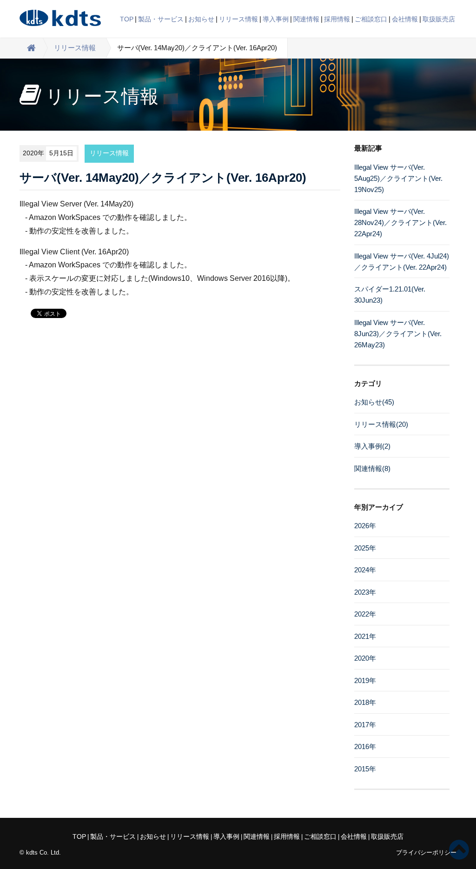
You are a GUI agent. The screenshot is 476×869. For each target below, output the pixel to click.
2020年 (365, 658)
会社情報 (405, 19)
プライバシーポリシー (426, 852)
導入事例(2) (372, 446)
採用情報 (337, 19)
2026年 (365, 526)
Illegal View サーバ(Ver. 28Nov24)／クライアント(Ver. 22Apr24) (400, 222)
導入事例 (276, 19)
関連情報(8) (372, 468)
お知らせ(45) (374, 402)
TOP (126, 19)
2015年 (365, 769)
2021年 (365, 636)
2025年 (365, 548)
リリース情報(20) (381, 424)
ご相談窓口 (371, 19)
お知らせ (201, 19)
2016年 (365, 746)
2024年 (365, 570)
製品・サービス (161, 19)
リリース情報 (238, 19)
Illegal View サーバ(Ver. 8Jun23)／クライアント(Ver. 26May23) (398, 333)
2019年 (365, 680)
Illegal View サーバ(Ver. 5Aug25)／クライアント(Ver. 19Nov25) (398, 178)
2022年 (365, 614)
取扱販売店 (439, 19)
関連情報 (306, 19)
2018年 (365, 702)
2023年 (365, 592)
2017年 (365, 725)
